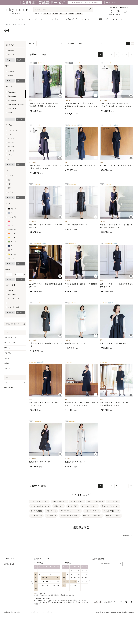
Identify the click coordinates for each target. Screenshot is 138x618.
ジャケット (12, 143)
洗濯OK (10, 290)
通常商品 (11, 50)
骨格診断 (71, 13)
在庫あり (11, 75)
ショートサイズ (13, 307)
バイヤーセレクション (114, 19)
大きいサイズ (47, 13)
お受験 (99, 19)
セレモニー (89, 19)
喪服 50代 (55, 13)
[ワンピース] (45, 202)
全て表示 (11, 71)
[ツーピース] (81, 143)
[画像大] (128, 43)
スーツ (10, 134)
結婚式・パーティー (73, 19)
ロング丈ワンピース (15, 299)
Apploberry (12, 92)
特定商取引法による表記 (12, 612)
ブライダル (8, 353)
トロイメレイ (79, 13)
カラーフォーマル (40, 19)
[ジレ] (116, 321)
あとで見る (60, 95)
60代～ (10, 192)
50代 (9, 188)
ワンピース (12, 138)
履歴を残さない (128, 535)
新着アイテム (8, 388)
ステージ (7, 368)
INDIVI (10, 112)
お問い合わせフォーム (107, 563)
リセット (10, 60)
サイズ (6, 382)
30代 (9, 180)
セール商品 (12, 55)
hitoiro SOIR (12, 108)
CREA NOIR (12, 100)
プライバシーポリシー (31, 612)
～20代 (10, 176)
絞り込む (20, 60)
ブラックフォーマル (23, 19)
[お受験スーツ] (45, 262)
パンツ (10, 155)
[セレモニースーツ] (81, 81)
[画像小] (132, 43)
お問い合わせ (124, 7)
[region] (15, 103)
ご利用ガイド (113, 7)
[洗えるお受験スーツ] (116, 262)
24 (131, 54)
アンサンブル (12, 130)
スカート (11, 151)
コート (10, 159)
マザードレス (63, 13)
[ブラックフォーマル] (116, 81)
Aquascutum (12, 96)
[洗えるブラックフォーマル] (45, 380)
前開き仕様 (12, 295)
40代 (9, 184)
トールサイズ (12, 303)
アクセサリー (56, 19)
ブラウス (11, 147)
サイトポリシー (48, 612)
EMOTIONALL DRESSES (16, 104)
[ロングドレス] (45, 81)
